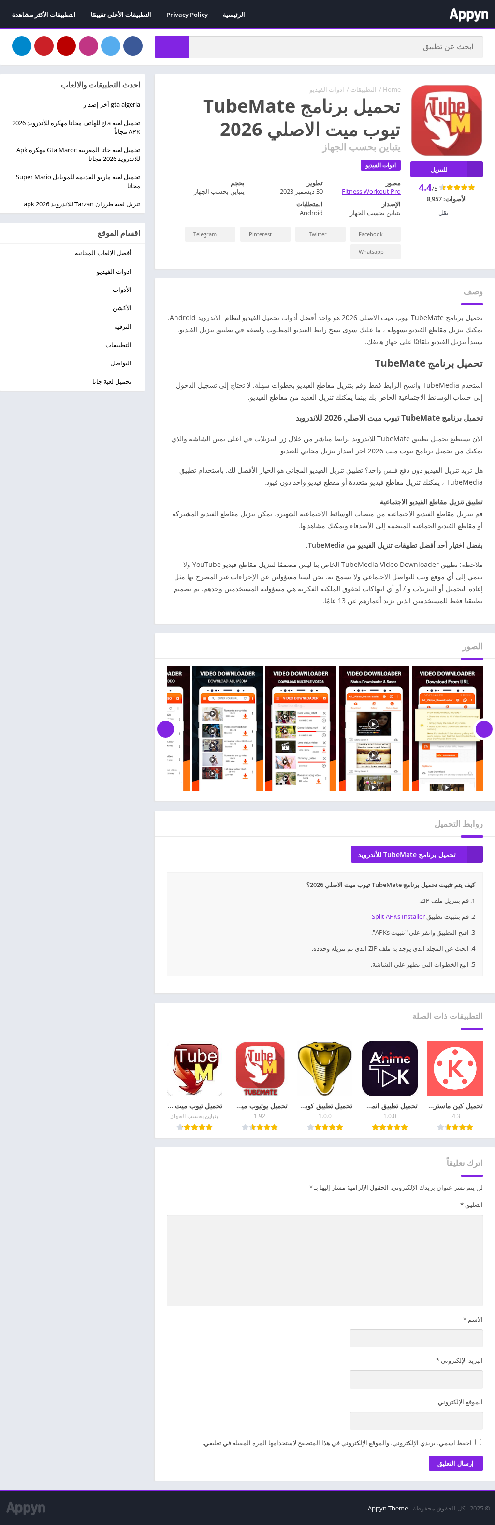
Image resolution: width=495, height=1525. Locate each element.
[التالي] (165, 729)
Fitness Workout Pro (371, 191)
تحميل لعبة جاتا (111, 381)
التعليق (471, 1204)
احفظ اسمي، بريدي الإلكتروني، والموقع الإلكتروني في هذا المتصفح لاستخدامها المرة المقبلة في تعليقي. (337, 1442)
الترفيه (122, 326)
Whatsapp (371, 251)
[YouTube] (66, 46)
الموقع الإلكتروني (460, 1401)
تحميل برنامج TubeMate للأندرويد (407, 854)
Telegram (205, 234)
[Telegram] (21, 46)
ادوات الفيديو (326, 89)
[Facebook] (133, 46)
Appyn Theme (388, 1508)
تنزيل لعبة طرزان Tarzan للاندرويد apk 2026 (82, 204)
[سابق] (484, 729)
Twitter (318, 234)
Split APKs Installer (398, 916)
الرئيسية (234, 14)
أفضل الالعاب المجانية (103, 252)
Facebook (371, 234)
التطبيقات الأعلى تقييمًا (121, 14)
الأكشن (122, 308)
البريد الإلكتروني (459, 1360)
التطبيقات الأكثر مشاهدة (44, 14)
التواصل (120, 363)
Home (392, 89)
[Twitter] (110, 46)
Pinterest (260, 234)
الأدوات (122, 289)
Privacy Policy (187, 14)
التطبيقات (363, 89)
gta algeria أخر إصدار (111, 104)
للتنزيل (439, 169)
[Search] (172, 47)
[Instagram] (88, 46)
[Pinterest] (44, 46)
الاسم (473, 1319)
